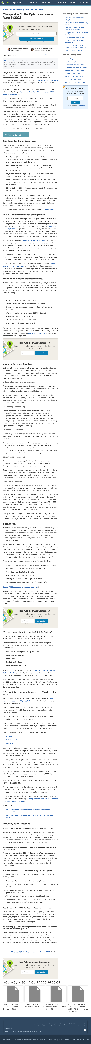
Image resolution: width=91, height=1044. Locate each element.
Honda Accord (11, 740)
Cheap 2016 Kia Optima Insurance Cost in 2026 (35, 1005)
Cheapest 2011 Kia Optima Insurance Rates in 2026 (30, 952)
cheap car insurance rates (48, 80)
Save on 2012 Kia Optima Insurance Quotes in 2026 (10, 1006)
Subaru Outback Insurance (74, 71)
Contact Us (13, 1031)
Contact (49, 1040)
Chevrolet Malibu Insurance (74, 65)
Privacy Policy (57, 1040)
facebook (85, 1030)
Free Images (80, 1040)
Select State (46, 3)
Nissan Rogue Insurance (73, 59)
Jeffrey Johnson (23, 48)
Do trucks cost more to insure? (75, 38)
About (7, 1031)
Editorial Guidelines (10, 61)
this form (31, 333)
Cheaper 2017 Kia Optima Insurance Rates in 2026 (56, 1006)
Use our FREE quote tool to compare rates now (20, 587)
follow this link (48, 210)
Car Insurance (61, 3)
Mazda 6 (9, 743)
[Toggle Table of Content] (16, 134)
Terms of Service (69, 1040)
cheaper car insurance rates (34, 240)
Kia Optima (39, 10)
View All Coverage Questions (75, 50)
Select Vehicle (34, 3)
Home (5, 10)
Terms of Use (42, 41)
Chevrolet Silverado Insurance (75, 68)
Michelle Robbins (48, 48)
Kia (32, 10)
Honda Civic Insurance (72, 79)
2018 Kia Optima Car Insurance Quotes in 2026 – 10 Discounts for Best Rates (78, 1007)
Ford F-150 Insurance (72, 73)
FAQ (54, 3)
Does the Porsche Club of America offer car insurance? (75, 46)
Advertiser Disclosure (51, 55)
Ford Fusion (10, 736)
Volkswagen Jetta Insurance (74, 82)
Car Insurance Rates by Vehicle (19, 10)
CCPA (87, 1040)
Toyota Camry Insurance (73, 62)
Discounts (72, 3)
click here (41, 333)
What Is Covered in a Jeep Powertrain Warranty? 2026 (74, 29)
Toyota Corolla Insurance (73, 76)
